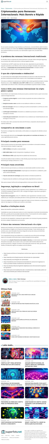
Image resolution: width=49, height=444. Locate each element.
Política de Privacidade (14, 437)
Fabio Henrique (14, 18)
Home (2, 8)
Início (2, 435)
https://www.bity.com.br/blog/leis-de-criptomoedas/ (16, 259)
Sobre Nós (7, 435)
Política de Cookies (5, 439)
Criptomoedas (8, 8)
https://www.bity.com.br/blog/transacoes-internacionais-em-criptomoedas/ (21, 257)
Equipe (12, 435)
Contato (17, 435)
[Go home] (6, 1)
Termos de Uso (4, 437)
